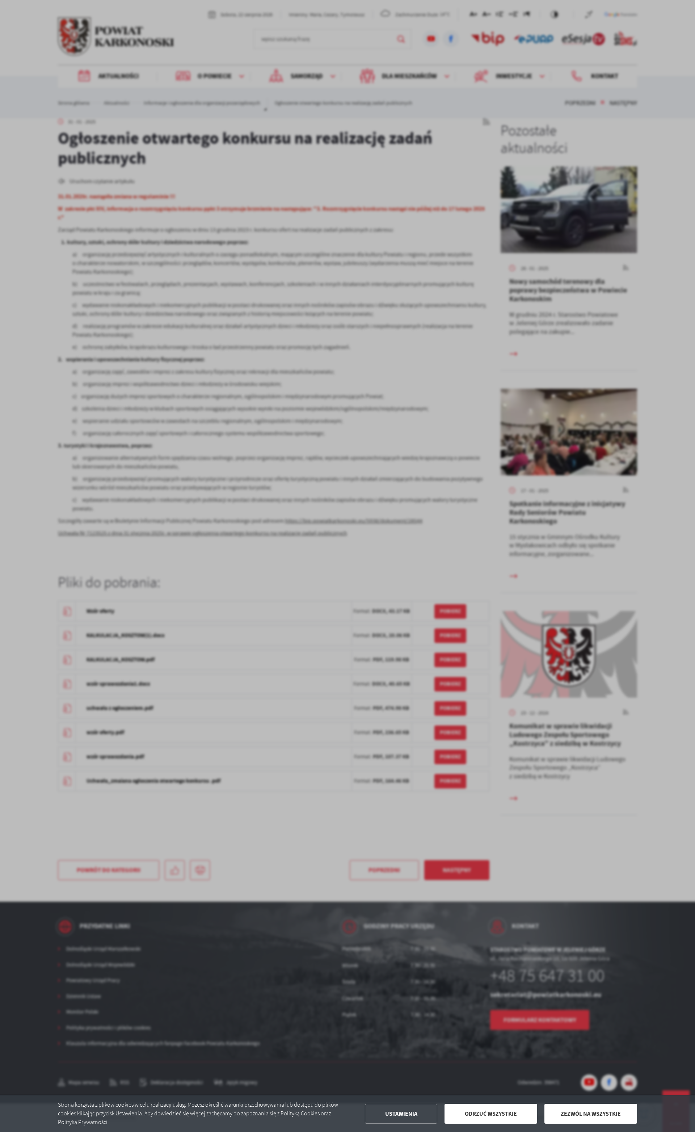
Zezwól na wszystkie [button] (591, 1114)
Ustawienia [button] (401, 1114)
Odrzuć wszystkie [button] (491, 1114)
